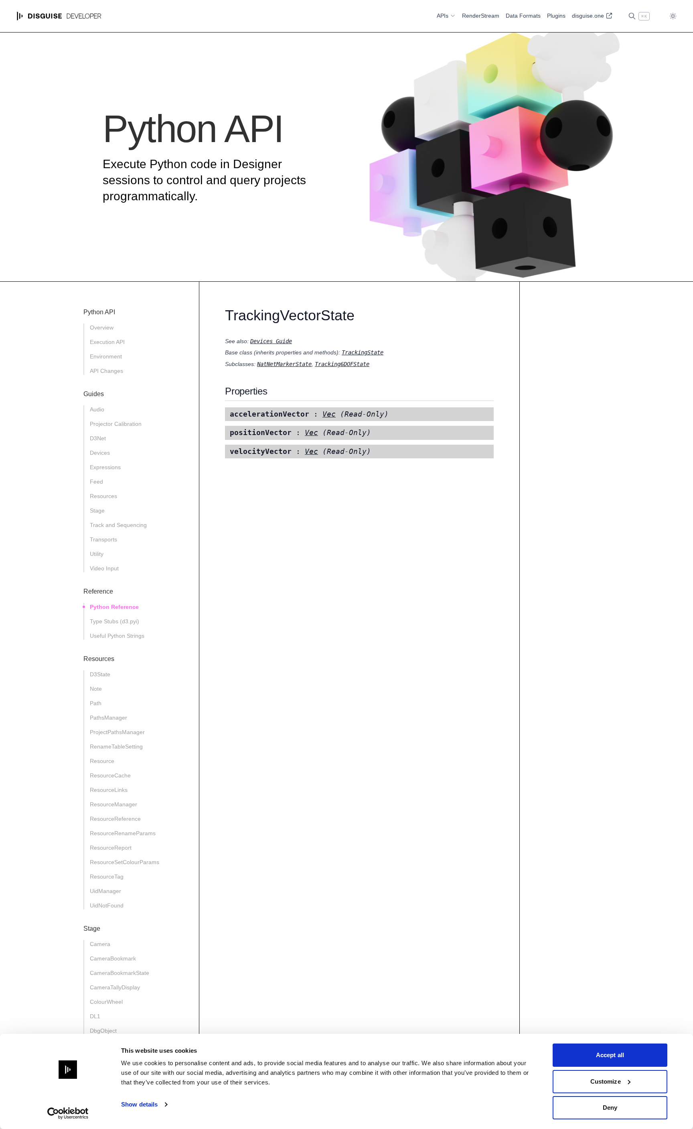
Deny (610, 1107)
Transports (103, 539)
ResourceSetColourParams (124, 862)
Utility (96, 554)
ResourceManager (113, 804)
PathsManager (108, 717)
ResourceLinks (109, 790)
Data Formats (523, 15)
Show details (139, 1104)
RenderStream (480, 15)
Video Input (104, 568)
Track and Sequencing (118, 525)
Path (95, 703)
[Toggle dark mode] (673, 16)
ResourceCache (110, 775)
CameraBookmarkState (119, 973)
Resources (103, 496)
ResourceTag (107, 876)
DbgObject (103, 1030)
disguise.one (589, 15)
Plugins (556, 15)
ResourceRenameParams (123, 833)
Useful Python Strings (117, 636)
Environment (106, 356)
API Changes (106, 371)
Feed (96, 481)
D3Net (98, 438)
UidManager (105, 891)
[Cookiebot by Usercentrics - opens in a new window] (68, 1113)
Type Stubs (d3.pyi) (114, 621)
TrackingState (362, 352)
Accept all (610, 1055)
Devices (100, 453)
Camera (100, 944)
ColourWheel (106, 1002)
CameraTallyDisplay (115, 987)
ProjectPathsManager (117, 732)
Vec (329, 414)
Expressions (105, 467)
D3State (100, 674)
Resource (102, 761)
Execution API (107, 342)
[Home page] (59, 16)
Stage (97, 510)
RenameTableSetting (116, 746)
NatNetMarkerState (284, 364)
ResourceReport (111, 847)
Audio (97, 409)
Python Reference (114, 607)
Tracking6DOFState (342, 364)
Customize (605, 1081)
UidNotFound (107, 905)
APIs (442, 15)
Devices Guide (271, 341)
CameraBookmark (113, 958)
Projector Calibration (116, 424)
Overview (101, 327)
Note (96, 689)
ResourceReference (115, 819)
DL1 (95, 1016)
